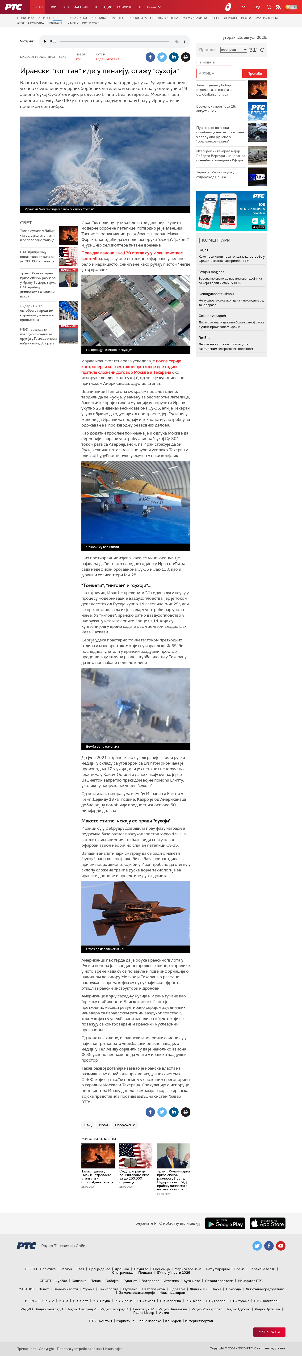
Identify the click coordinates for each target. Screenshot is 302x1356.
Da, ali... (204, 250)
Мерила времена (164, 18)
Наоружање (125, 1125)
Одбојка (112, 1281)
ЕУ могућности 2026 (83, 23)
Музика (88, 1289)
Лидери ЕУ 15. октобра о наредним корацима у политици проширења (37, 313)
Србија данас (76, 18)
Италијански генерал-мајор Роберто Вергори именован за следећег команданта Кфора (220, 155)
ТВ (95, 7)
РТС (140, 7)
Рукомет (130, 1281)
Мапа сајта (269, 1332)
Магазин (80, 7)
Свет (57, 18)
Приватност (26, 1349)
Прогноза (208, 49)
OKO (66, 7)
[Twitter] (162, 57)
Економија (137, 18)
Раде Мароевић (108, 59)
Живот (43, 1289)
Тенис (96, 1281)
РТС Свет (80, 1301)
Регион (44, 18)
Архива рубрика (30, 23)
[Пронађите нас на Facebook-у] (269, 1246)
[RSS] (278, 7)
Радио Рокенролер (207, 1309)
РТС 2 (49, 1301)
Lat (242, 6)
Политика (25, 18)
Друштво (116, 18)
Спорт (52, 7)
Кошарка (79, 1281)
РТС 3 (63, 1301)
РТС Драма (124, 1301)
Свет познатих (153, 1289)
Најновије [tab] (205, 62)
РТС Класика (170, 1301)
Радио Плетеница (173, 1309)
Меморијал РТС (250, 1281)
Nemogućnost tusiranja (216, 294)
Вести (38, 7)
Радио (106, 7)
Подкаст (54, 23)
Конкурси (173, 1321)
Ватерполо (150, 1281)
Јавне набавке (149, 1321)
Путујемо (130, 1289)
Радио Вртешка (267, 1309)
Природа (233, 1289)
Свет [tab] (26, 223)
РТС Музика (239, 1301)
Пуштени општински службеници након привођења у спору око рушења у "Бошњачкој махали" (220, 135)
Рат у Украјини (194, 18)
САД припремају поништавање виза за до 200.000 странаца (37, 256)
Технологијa (108, 1289)
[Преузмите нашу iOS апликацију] (267, 1223)
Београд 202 (143, 1309)
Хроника (99, 18)
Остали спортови (219, 1281)
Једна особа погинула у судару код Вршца (215, 174)
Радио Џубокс (238, 1309)
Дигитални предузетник (265, 1289)
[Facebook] (150, 57)
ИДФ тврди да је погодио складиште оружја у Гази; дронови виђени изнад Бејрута (38, 336)
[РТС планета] (228, 7)
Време (215, 18)
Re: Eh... (204, 337)
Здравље (177, 1289)
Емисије (124, 7)
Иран (103, 1125)
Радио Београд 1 (49, 1309)
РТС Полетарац (266, 1301)
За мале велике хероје (137, 1292)
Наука (216, 1289)
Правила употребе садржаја (79, 1349)
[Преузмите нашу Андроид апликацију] (225, 1223)
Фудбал (61, 1281)
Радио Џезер (143, 1312)
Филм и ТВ (198, 1289)
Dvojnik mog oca (211, 272)
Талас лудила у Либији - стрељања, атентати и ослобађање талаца (37, 235)
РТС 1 (35, 1301)
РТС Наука (101, 1301)
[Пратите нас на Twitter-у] (257, 1246)
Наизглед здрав (172, 1292)
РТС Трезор (216, 1301)
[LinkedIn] (174, 57)
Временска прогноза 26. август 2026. (216, 108)
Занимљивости (66, 1289)
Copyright (46, 1349)
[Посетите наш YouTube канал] (280, 1246)
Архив (164, 1312)
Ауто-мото (192, 1281)
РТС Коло (193, 1301)
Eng (257, 6)
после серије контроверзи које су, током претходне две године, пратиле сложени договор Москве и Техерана (131, 366)
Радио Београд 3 (114, 1309)
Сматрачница (266, 18)
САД (88, 1125)
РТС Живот (146, 1301)
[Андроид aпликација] (231, 211)
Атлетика (171, 1281)
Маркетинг (125, 1321)
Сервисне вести (237, 18)
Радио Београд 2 (82, 1309)
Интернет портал (199, 1321)
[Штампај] (185, 57)
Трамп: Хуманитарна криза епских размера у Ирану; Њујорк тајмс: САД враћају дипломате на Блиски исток (38, 284)
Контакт (105, 1321)
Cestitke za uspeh (212, 316)
